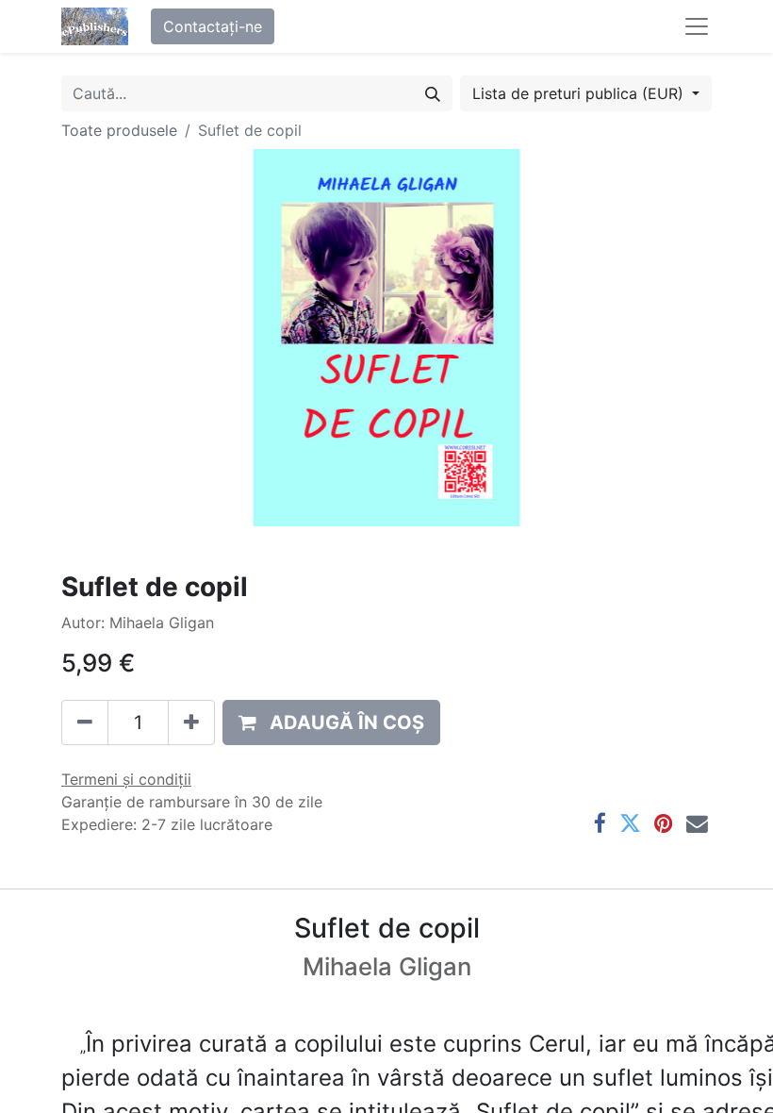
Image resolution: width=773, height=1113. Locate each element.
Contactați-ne (212, 26)
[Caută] (432, 93)
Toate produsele (119, 130)
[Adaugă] (191, 722)
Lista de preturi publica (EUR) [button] (580, 93)
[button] (331, 722)
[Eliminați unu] (84, 722)
